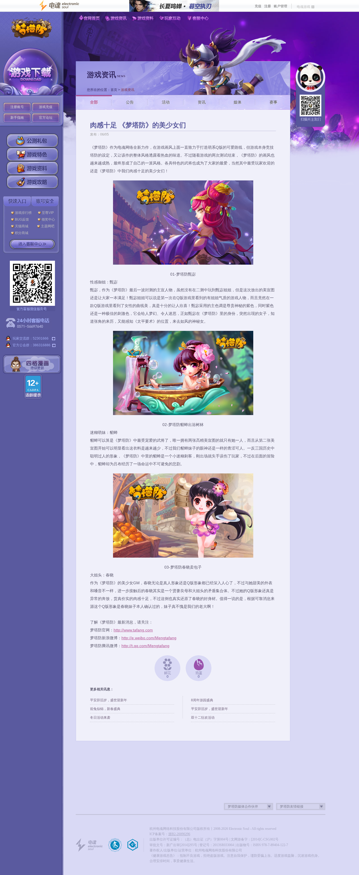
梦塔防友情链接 (291, 806)
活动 (166, 102)
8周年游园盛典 (202, 700)
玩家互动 (171, 18)
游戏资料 (143, 18)
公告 (130, 102)
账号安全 (45, 201)
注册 (267, 6)
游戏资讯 (116, 18)
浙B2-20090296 (179, 834)
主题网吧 (47, 226)
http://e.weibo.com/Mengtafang (148, 638)
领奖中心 (48, 219)
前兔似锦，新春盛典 (105, 709)
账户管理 (280, 6)
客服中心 (198, 18)
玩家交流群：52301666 (31, 338)
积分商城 (21, 233)
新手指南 (17, 118)
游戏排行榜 (23, 213)
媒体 (237, 102)
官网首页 (89, 18)
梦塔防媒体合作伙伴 (243, 806)
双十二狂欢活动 (203, 718)
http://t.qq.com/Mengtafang (145, 645)
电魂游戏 (303, 7)
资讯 (202, 102)
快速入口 (17, 201)
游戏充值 (45, 107)
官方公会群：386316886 (31, 345)
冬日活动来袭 (100, 718)
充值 (258, 6)
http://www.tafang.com (133, 630)
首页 (114, 90)
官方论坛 (45, 118)
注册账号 (17, 107)
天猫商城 (23, 226)
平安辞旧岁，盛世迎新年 (108, 700)
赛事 (273, 102)
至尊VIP (49, 213)
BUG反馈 (23, 219)
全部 (94, 102)
